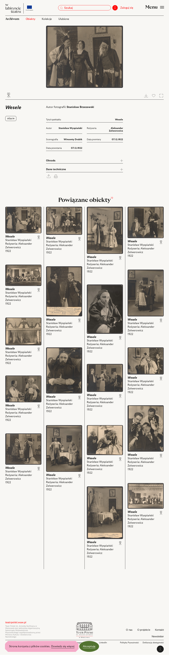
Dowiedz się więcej (62, 646)
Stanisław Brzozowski (80, 107)
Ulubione (63, 19)
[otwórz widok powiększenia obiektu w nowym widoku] (84, 57)
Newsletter (158, 636)
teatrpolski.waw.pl (15, 622)
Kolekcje (47, 19)
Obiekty (30, 19)
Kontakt (159, 630)
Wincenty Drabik (73, 139)
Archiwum (12, 19)
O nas (129, 630)
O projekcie (143, 630)
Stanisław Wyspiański (70, 128)
